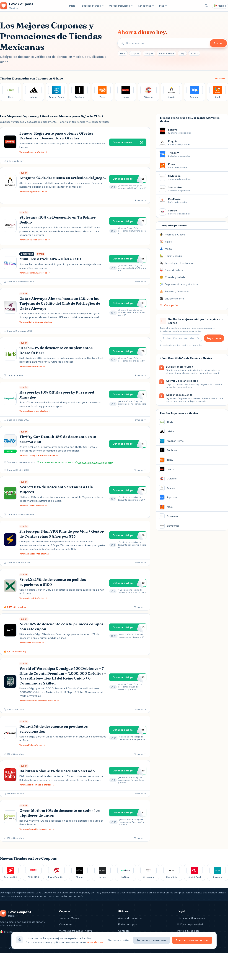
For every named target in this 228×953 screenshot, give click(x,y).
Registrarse (214, 338)
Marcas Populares (119, 5)
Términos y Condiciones (191, 918)
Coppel (135, 53)
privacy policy (195, 345)
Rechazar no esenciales (151, 940)
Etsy (182, 53)
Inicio (72, 5)
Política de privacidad (190, 924)
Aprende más (95, 942)
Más (161, 5)
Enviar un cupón (127, 924)
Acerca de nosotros (130, 918)
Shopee (149, 53)
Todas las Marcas (90, 5)
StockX (194, 53)
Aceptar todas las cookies (192, 940)
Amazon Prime (166, 53)
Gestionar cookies (118, 940)
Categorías (144, 5)
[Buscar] (206, 5)
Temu (122, 53)
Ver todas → (221, 78)
